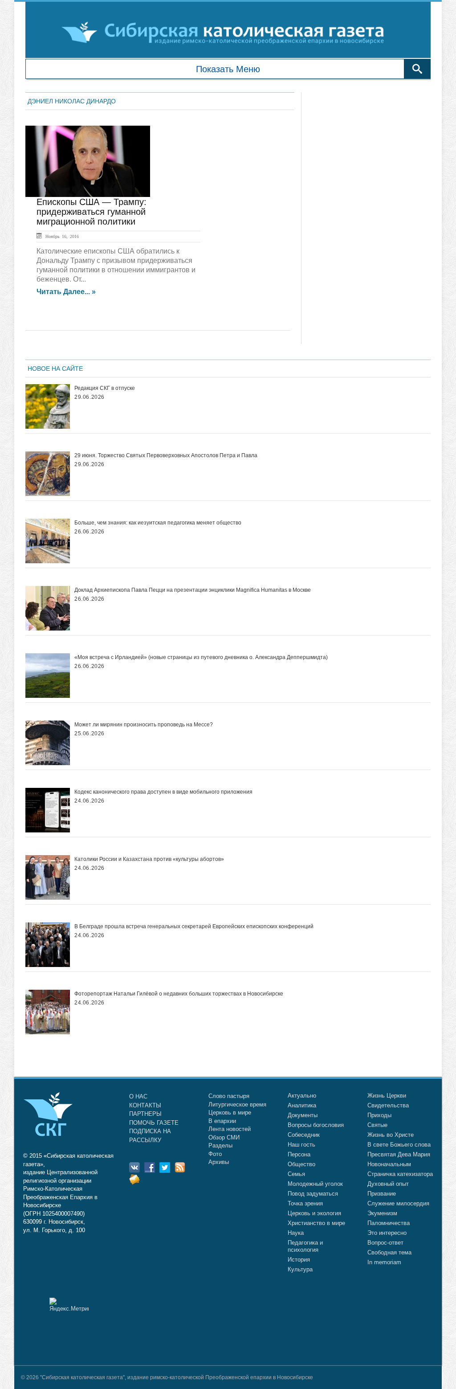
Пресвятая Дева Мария (398, 1154)
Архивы (218, 1162)
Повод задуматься (313, 1193)
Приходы (379, 1115)
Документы (303, 1115)
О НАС (138, 1096)
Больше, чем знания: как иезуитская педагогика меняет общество (157, 523)
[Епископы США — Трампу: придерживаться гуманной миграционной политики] (87, 161)
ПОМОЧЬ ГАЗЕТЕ (154, 1122)
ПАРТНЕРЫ (145, 1113)
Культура (300, 1269)
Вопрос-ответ (385, 1242)
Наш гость (301, 1144)
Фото (215, 1154)
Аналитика (302, 1105)
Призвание (381, 1193)
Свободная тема (389, 1252)
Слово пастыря (228, 1096)
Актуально (302, 1095)
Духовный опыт (388, 1183)
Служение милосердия (398, 1203)
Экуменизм (382, 1213)
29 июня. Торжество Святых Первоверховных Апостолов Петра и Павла (165, 455)
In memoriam (384, 1262)
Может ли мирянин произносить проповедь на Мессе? (143, 724)
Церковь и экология (314, 1213)
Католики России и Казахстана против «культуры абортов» (149, 859)
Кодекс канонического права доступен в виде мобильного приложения (163, 792)
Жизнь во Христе (390, 1134)
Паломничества (388, 1223)
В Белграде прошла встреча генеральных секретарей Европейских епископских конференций (194, 926)
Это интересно (387, 1232)
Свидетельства (388, 1105)
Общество (301, 1164)
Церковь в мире (229, 1112)
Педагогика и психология (305, 1246)
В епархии (222, 1121)
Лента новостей (229, 1129)
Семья (296, 1174)
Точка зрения (305, 1203)
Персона (299, 1154)
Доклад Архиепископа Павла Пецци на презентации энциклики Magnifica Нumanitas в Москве (192, 590)
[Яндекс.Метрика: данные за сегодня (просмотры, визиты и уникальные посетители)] (69, 1304)
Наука (296, 1232)
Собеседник (304, 1134)
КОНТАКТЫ (145, 1105)
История (299, 1259)
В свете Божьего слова (399, 1144)
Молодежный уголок (315, 1183)
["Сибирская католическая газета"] (227, 32)
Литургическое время (237, 1104)
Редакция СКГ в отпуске (104, 388)
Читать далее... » (66, 291)
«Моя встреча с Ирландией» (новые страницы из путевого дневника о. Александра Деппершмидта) (201, 657)
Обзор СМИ (224, 1137)
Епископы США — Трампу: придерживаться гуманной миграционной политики (92, 211)
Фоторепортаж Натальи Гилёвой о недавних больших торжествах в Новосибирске (178, 994)
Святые (377, 1125)
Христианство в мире (316, 1223)
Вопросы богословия (316, 1125)
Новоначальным (389, 1164)
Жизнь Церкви (386, 1095)
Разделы (220, 1145)
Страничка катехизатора (400, 1174)
